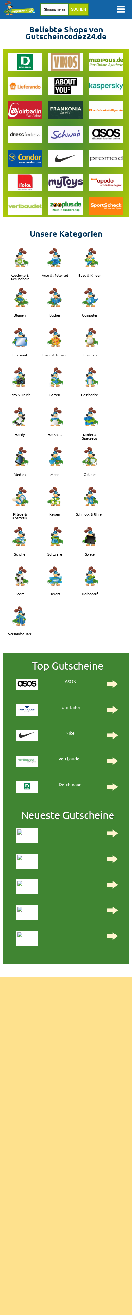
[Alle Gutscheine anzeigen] (65, 837)
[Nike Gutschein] (65, 159)
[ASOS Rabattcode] (106, 135)
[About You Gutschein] (65, 86)
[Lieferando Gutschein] (25, 86)
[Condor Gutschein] (25, 159)
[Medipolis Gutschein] (106, 62)
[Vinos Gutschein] (65, 62)
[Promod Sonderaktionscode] (106, 159)
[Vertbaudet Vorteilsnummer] (25, 206)
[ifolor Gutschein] (25, 183)
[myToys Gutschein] (65, 183)
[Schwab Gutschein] (65, 135)
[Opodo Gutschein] (106, 183)
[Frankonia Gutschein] (65, 110)
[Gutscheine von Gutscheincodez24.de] (19, 13)
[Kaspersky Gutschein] (106, 86)
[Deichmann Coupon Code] (25, 62)
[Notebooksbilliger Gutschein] (106, 110)
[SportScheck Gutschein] (106, 206)
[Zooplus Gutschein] (65, 206)
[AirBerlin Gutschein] (25, 110)
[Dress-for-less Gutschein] (25, 135)
